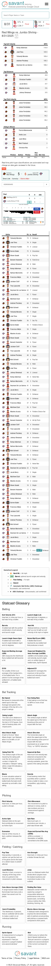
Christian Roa (23, 148)
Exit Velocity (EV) (8, 615)
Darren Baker (14, 251)
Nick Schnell (14, 307)
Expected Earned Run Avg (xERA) (38, 832)
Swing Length (7, 715)
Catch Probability (9, 909)
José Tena (20, 52)
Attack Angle (32, 715)
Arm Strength (32, 852)
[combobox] (25, 15)
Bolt (29, 932)
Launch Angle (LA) (34, 615)
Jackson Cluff (14, 281)
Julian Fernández (24, 103)
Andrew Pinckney (22, 61)
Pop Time (5, 852)
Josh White (22, 139)
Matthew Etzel (15, 299)
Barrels (5, 625)
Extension (6, 831)
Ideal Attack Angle (9, 732)
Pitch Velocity (7, 801)
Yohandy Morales (22, 56)
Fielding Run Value (34, 887)
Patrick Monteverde (25, 130)
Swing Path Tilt (8, 752)
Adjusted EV (32, 668)
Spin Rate (31, 819)
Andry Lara (22, 135)
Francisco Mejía (15, 277)
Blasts (4, 774)
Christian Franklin (25, 79)
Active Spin (6, 819)
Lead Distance (7, 870)
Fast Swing (17, 580)
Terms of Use (7, 958)
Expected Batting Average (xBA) (12, 652)
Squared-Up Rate (33, 752)
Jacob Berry (23, 84)
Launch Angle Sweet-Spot (12, 638)
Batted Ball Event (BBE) (36, 638)
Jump (29, 870)
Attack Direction (33, 732)
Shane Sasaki (14, 255)
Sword (15, 583)
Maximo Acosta (24, 88)
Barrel (17, 576)
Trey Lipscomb (15, 286)
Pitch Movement (34, 801)
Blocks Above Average (36, 909)
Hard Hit (16, 573)
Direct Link (6, 179)
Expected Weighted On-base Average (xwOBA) (37, 652)
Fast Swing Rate (33, 698)
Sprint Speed (7, 932)
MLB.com (46, 958)
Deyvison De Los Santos (24, 65)
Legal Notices (34, 958)
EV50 (4, 668)
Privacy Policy (21, 958)
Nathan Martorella (16, 273)
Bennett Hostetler (16, 260)
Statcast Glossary (16, 602)
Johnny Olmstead (25, 92)
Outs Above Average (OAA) (12, 887)
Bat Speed (6, 698)
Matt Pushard (23, 143)
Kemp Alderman (22, 48)
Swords (30, 774)
